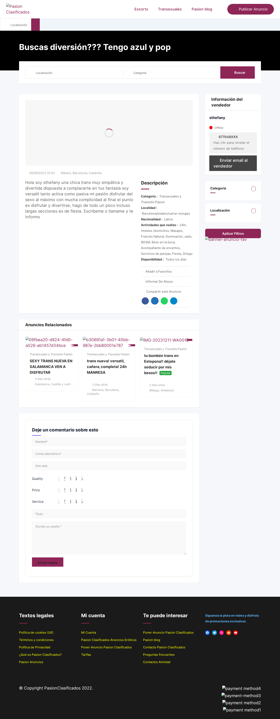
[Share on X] (154, 301)
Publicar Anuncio (253, 9)
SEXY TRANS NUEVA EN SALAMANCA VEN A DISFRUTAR (51, 367)
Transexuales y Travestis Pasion (51, 354)
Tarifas (86, 655)
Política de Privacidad (34, 647)
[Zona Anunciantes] (222, 9)
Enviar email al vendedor (230, 163)
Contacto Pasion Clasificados (164, 647)
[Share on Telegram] (173, 301)
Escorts (141, 9)
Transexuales (170, 9)
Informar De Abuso (159, 281)
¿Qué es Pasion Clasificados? (40, 655)
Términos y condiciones (36, 640)
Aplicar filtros (233, 233)
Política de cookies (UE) (36, 632)
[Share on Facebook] (145, 301)
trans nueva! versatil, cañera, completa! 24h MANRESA (107, 367)
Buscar (239, 72)
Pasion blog (202, 9)
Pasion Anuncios (31, 662)
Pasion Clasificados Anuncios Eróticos (109, 640)
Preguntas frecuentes (159, 655)
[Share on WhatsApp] (164, 301)
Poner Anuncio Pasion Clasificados (106, 647)
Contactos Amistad (156, 662)
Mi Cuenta (88, 632)
